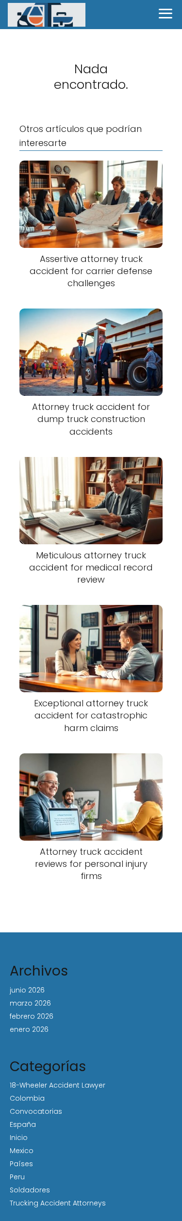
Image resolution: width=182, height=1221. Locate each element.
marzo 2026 (30, 1003)
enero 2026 (29, 1029)
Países (21, 1164)
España (23, 1124)
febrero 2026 (31, 1016)
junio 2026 (27, 990)
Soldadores (30, 1190)
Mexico (21, 1151)
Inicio (19, 1137)
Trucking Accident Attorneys (58, 1203)
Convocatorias (36, 1111)
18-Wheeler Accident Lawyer (57, 1085)
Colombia (27, 1098)
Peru (17, 1177)
